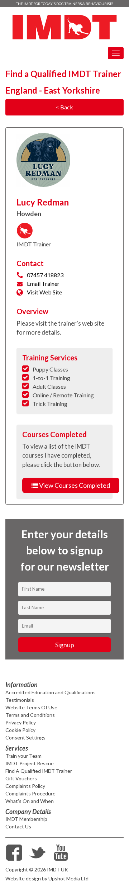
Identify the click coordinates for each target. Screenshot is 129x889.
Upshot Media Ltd (68, 878)
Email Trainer (43, 283)
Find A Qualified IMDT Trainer (38, 771)
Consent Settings (25, 737)
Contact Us (18, 826)
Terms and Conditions (30, 715)
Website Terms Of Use (31, 707)
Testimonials (19, 700)
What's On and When (29, 801)
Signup (64, 645)
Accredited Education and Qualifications (50, 692)
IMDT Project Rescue (29, 763)
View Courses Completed (74, 485)
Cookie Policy (20, 730)
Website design (23, 878)
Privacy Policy (20, 722)
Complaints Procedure (30, 793)
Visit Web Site (44, 292)
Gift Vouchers (21, 778)
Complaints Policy (25, 786)
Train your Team (23, 756)
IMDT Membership (26, 819)
